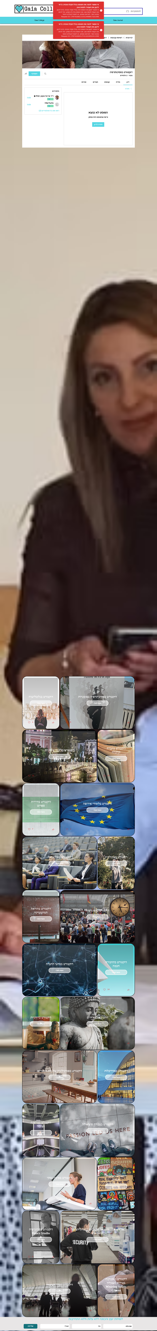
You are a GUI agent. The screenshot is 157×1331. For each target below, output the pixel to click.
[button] (53, 723)
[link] (128, 82)
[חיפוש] (45, 73)
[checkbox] (30, 722)
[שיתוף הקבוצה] (25, 73)
